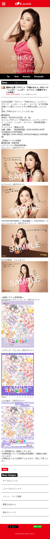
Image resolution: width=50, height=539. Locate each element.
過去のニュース (9, 512)
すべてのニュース (10, 481)
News (16, 76)
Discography (39, 76)
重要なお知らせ (9, 504)
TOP (8, 76)
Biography (27, 76)
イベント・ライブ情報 (12, 496)
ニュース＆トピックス (12, 489)
